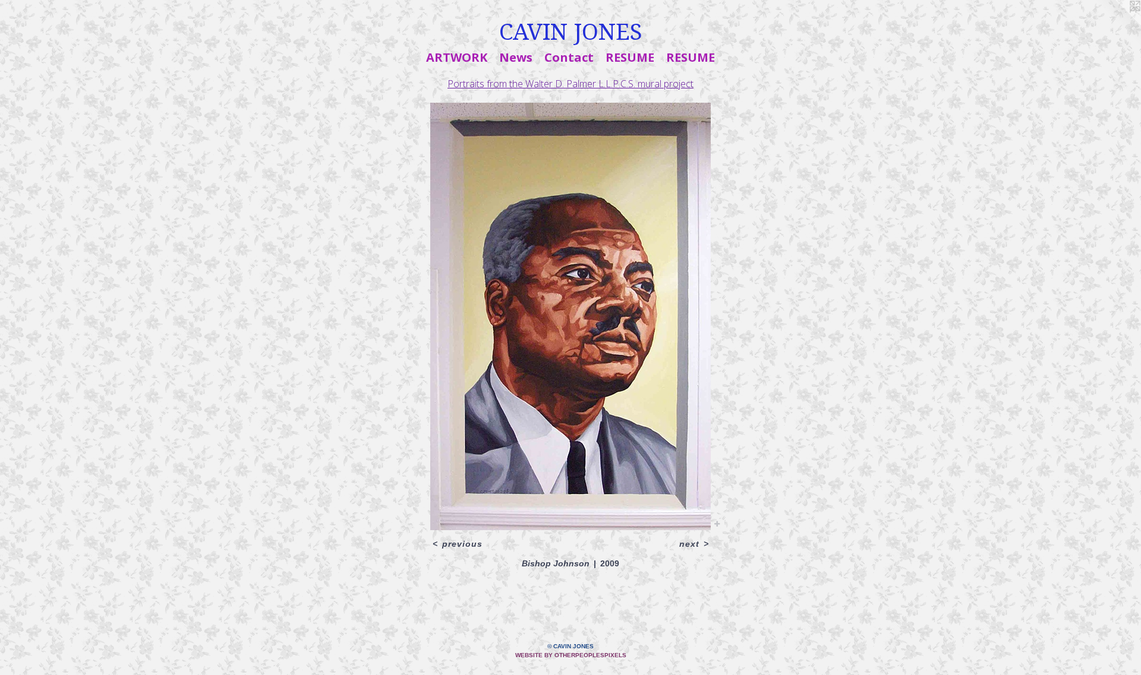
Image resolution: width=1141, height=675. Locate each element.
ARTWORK (456, 57)
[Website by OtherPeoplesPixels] (1117, 23)
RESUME (630, 57)
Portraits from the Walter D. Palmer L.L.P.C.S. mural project (570, 83)
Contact (569, 57)
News (515, 57)
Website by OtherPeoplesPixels (570, 655)
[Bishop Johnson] (570, 316)
